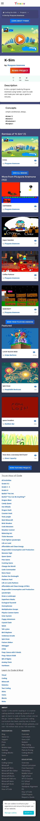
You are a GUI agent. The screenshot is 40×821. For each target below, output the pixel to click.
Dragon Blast (6, 500)
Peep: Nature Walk (9, 656)
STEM (4, 649)
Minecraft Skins (7, 768)
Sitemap (5, 750)
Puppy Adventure (8, 619)
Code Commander (9, 570)
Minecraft (5, 682)
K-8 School (26, 784)
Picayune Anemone (16, 65)
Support (5, 739)
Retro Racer (6, 573)
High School (26, 776)
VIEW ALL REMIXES (20, 173)
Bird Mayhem (7, 632)
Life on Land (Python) (10, 583)
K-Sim (5, 160)
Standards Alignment (30, 786)
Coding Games (7, 763)
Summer (25, 755)
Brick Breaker (7, 523)
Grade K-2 (5, 484)
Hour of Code (7, 789)
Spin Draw (6, 386)
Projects (23, 12)
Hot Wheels (6, 507)
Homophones (7, 606)
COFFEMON (7, 206)
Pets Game (6, 560)
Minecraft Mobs (8, 773)
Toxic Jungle (6, 517)
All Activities (6, 480)
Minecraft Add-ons (9, 778)
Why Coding (26, 745)
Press (4, 742)
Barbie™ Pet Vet (8, 493)
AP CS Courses (27, 778)
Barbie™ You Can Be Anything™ (13, 497)
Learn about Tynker (20, 21)
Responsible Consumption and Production (18, 550)
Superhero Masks (8, 599)
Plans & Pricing (27, 750)
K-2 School (26, 781)
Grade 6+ (5, 490)
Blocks (4, 698)
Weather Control (8, 530)
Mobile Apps (6, 747)
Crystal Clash (7, 622)
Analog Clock (7, 662)
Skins (4, 691)
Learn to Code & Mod (12, 670)
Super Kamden (8, 240)
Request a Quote (28, 797)
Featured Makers (28, 747)
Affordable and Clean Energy (13, 546)
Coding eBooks (7, 753)
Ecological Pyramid (9, 603)
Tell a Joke (5, 629)
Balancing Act (7, 533)
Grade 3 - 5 (6, 487)
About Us (5, 737)
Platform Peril (7, 579)
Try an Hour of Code (12, 475)
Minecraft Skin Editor (10, 771)
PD (23, 789)
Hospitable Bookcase (13, 389)
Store (4, 755)
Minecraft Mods (8, 784)
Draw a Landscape (9, 596)
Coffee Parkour (8, 274)
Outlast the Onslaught (10, 576)
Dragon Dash (6, 510)
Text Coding (6, 688)
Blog (3, 734)
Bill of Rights (6, 659)
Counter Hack (7, 513)
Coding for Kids (11, 12)
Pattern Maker (7, 642)
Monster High (7, 553)
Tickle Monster (7, 536)
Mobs (4, 701)
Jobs (3, 745)
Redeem (25, 742)
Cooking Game (7, 563)
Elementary (26, 771)
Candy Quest (6, 503)
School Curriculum (29, 765)
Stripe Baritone (10, 355)
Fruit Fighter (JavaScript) (11, 540)
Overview (25, 734)
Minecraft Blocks (8, 776)
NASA (4, 626)
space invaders (8, 420)
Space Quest (6, 556)
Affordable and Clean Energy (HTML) (16, 586)
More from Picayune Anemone (20, 322)
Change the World (8, 566)
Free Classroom (28, 768)
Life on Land (6, 543)
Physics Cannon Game (10, 613)
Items (4, 695)
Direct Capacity (10, 458)
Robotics (5, 685)
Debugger (5, 646)
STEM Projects (27, 794)
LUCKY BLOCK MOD (10, 352)
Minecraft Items (8, 781)
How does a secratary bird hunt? (15, 455)
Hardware (5, 665)
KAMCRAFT (7, 309)
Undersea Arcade (8, 636)
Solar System (7, 616)
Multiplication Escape (10, 609)
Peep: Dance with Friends (11, 652)
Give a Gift (26, 739)
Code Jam (5, 786)
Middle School (27, 773)
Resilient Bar (9, 424)
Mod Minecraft (7, 520)
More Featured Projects (20, 468)
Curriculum (26, 737)
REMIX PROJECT (20, 70)
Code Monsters (7, 527)
